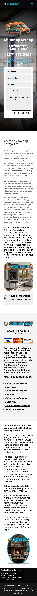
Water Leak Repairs (14, 409)
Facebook (12, 579)
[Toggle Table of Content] (20, 570)
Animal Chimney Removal (17, 405)
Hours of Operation (8, 575)
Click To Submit (21, 112)
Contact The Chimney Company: (12, 577)
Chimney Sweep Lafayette (10, 573)
